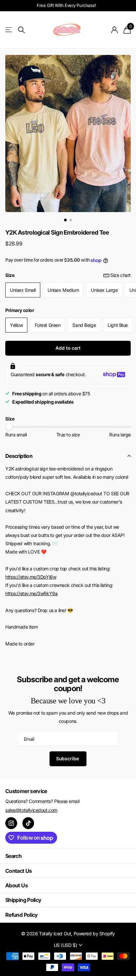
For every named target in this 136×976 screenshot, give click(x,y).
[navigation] (65, 220)
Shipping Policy (23, 900)
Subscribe (68, 758)
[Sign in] (114, 30)
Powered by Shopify (94, 933)
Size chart (120, 275)
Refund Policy (21, 914)
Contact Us (18, 870)
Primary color (19, 310)
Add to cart (67, 348)
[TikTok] (28, 823)
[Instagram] (11, 823)
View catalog (9, 30)
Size (68, 275)
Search (13, 856)
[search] (21, 29)
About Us (16, 885)
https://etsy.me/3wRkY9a (31, 593)
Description (18, 456)
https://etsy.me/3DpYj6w (30, 577)
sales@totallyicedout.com (31, 810)
